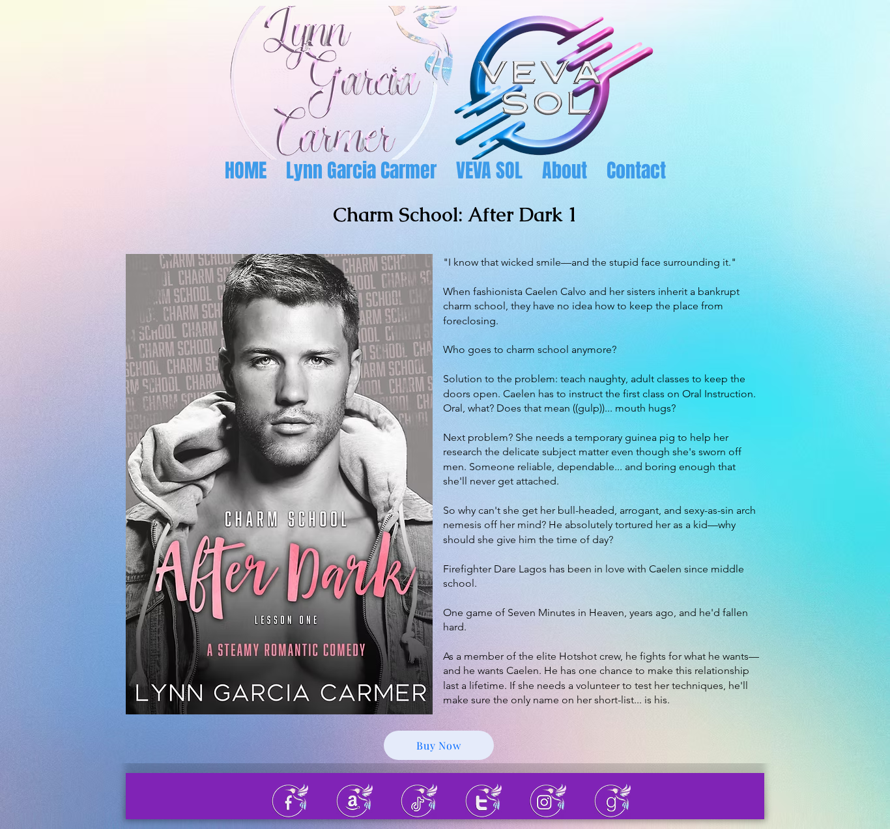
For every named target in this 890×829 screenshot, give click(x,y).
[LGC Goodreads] (612, 801)
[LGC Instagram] (548, 801)
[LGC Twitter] (483, 801)
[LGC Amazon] (354, 801)
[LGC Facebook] (290, 801)
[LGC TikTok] (419, 801)
